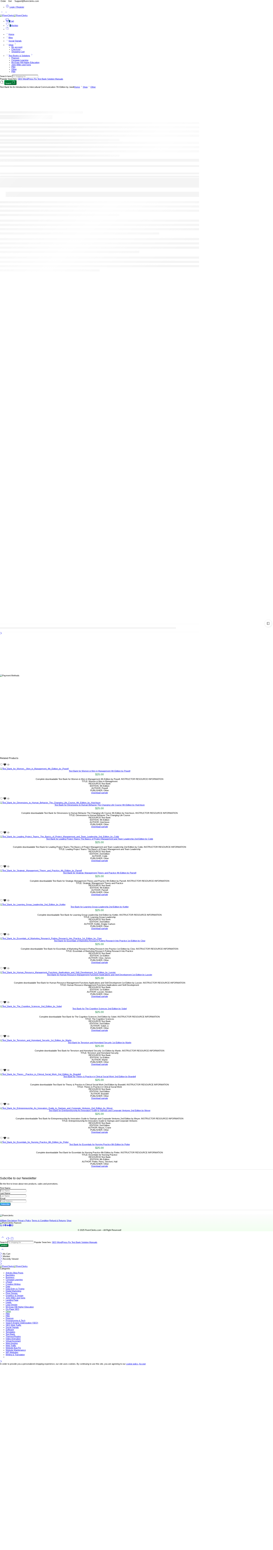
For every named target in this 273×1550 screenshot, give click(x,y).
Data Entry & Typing (15, 1289)
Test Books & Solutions (19, 56)
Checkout (15, 49)
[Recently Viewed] (12, 1240)
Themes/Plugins (13, 1336)
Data (8, 1286)
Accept (142, 1364)
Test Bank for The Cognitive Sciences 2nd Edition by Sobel (99, 1009)
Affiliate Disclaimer (8, 1220)
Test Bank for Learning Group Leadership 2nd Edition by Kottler (100, 907)
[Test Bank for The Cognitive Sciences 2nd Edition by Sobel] (99, 1006)
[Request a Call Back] (8, 1240)
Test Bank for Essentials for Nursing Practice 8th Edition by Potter (99, 1144)
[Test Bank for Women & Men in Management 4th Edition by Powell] (99, 769)
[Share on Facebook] (3, 1226)
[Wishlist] (3, 766)
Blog (11, 38)
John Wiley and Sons (21, 65)
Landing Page (12, 1300)
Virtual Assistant (13, 1341)
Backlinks (10, 1275)
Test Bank (42, 79)
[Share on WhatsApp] (12, 1226)
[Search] (7, 29)
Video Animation (13, 1339)
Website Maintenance (16, 1350)
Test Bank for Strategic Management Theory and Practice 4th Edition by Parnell (99, 873)
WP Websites (12, 1352)
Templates (10, 1332)
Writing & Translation (15, 1355)
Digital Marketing (13, 1291)
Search (8, 83)
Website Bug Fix (13, 1348)
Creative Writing (13, 1284)
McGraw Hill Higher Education (25, 62)
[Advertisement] (99, 292)
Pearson (15, 58)
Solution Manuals (55, 79)
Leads (8, 1302)
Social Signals (15, 41)
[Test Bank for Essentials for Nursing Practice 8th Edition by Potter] (99, 1142)
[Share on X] (1, 1226)
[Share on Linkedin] (8, 1226)
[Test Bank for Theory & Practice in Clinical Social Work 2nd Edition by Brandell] (99, 1074)
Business (10, 1277)
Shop (11, 45)
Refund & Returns (57, 1220)
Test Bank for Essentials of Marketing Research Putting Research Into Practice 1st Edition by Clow (99, 941)
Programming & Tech (15, 1320)
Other (14, 69)
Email (2, 1198)
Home (11, 34)
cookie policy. (132, 1364)
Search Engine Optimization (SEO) (22, 1323)
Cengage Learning (19, 60)
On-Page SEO (12, 1309)
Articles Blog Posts (14, 1273)
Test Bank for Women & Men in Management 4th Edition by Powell (99, 771)
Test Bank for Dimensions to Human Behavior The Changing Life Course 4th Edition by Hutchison (99, 805)
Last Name (5, 1193)
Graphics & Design (14, 1295)
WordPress (28, 79)
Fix (35, 79)
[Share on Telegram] (10, 1226)
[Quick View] (8, 766)
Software (10, 1330)
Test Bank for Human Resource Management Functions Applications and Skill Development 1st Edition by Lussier (99, 975)
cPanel (9, 1282)
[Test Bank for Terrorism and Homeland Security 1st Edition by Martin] (99, 1040)
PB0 (13, 67)
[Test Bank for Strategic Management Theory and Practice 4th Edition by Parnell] (99, 870)
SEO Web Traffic (13, 1325)
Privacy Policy (24, 1220)
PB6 (13, 71)
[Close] (1, 633)
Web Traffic (11, 1345)
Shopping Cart (18, 52)
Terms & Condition (40, 1220)
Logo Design (11, 1305)
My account (16, 47)
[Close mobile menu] (1, 1264)
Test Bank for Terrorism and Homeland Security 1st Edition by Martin (99, 1042)
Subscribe (5, 1204)
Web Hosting (12, 1343)
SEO (20, 79)
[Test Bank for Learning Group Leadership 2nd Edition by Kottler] (99, 904)
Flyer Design (11, 1293)
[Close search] (2, 1251)
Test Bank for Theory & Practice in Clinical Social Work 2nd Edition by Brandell (99, 1076)
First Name (5, 1188)
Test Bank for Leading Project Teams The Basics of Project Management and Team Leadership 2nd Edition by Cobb (99, 839)
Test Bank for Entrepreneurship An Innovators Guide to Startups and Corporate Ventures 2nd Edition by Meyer (99, 1110)
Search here (6, 76)
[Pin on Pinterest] (5, 1226)
